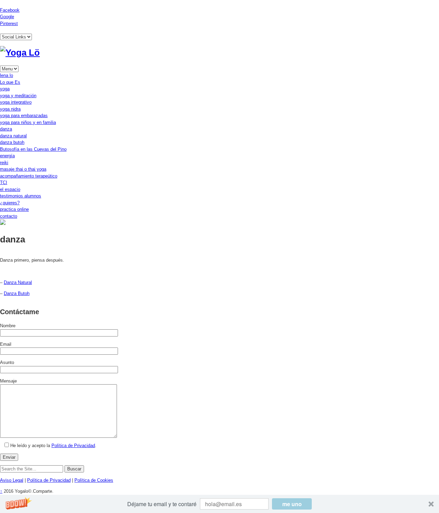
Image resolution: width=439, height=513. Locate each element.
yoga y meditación (18, 95)
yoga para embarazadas (24, 115)
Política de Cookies (93, 480)
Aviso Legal (11, 480)
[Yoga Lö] (20, 52)
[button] (219, 504)
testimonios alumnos (20, 195)
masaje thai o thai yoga (23, 169)
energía (7, 155)
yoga (5, 88)
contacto (8, 216)
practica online (14, 209)
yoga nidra (10, 109)
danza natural (13, 135)
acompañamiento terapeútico (28, 176)
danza (6, 129)
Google (7, 16)
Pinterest (9, 23)
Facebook (10, 10)
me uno (292, 504)
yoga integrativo (16, 102)
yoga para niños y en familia (28, 122)
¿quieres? (10, 202)
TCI (3, 182)
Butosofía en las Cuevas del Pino (33, 149)
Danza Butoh (16, 293)
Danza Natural (18, 282)
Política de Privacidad (73, 445)
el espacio (10, 189)
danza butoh (12, 142)
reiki (4, 162)
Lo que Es (10, 82)
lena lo (6, 75)
